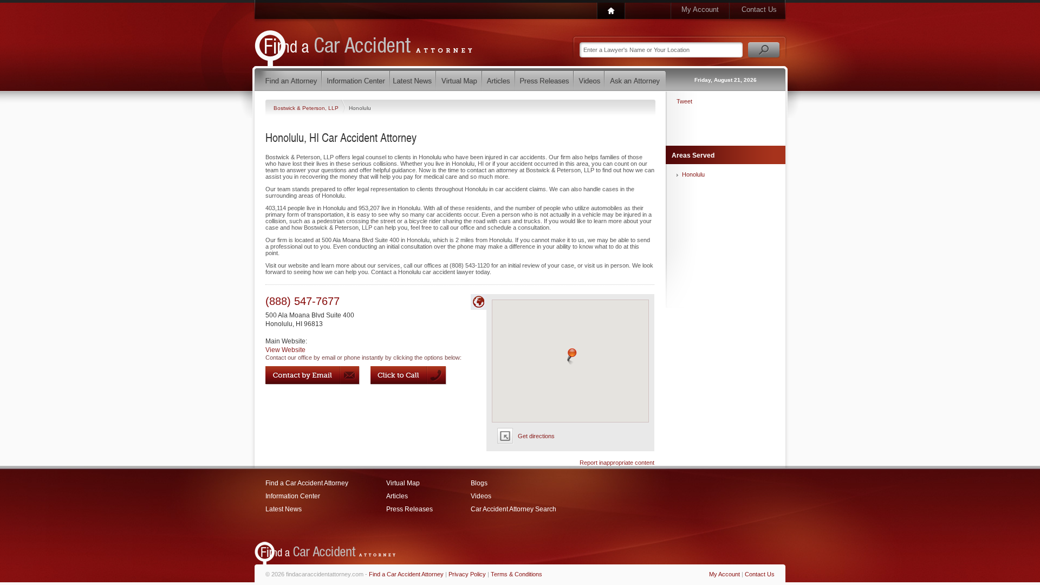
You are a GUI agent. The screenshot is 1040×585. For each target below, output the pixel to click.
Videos (481, 496)
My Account (700, 9)
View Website (285, 350)
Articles (397, 496)
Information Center (292, 496)
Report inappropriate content (617, 462)
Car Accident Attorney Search (513, 509)
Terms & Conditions (516, 574)
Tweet (684, 101)
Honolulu (693, 174)
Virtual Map (403, 483)
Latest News (283, 509)
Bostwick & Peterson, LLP (307, 108)
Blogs (479, 483)
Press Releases (409, 509)
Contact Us (759, 9)
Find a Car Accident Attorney (306, 483)
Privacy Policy (467, 574)
